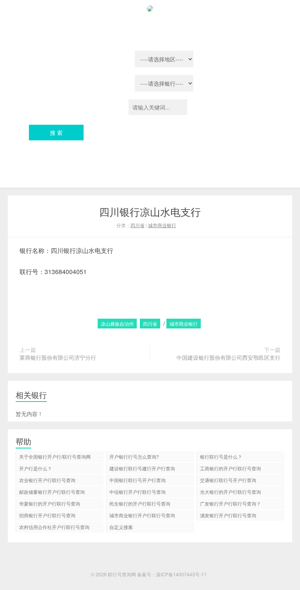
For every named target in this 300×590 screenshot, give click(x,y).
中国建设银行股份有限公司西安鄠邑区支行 (228, 357)
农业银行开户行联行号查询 (47, 480)
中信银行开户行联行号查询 (137, 491)
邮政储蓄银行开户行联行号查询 (52, 491)
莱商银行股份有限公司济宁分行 (58, 357)
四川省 (137, 225)
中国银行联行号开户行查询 (137, 480)
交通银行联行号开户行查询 (228, 480)
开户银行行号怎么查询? (134, 456)
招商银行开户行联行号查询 (47, 515)
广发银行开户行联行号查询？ (230, 503)
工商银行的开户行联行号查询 (230, 468)
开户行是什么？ (35, 468)
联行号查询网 (122, 574)
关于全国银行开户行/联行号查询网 (55, 456)
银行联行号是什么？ (221, 456)
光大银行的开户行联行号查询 (230, 491)
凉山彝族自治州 (117, 323)
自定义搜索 (121, 527)
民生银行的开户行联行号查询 (139, 503)
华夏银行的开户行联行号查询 (49, 503)
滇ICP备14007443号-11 (181, 574)
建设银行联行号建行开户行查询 (142, 468)
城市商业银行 (162, 225)
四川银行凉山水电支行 (150, 211)
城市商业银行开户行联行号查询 (142, 515)
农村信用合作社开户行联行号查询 (54, 527)
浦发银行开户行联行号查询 (228, 515)
